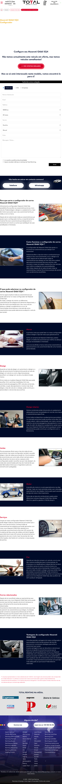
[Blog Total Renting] (61, 725)
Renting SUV (49, 736)
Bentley (25, 743)
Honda (25, 754)
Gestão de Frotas (10, 734)
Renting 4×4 (49, 732)
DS (23, 750)
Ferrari (25, 752)
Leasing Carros (10, 752)
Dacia (24, 745)
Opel (35, 743)
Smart (36, 750)
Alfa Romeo (26, 734)
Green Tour (26, 765)
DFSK (24, 748)
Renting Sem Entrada (12, 736)
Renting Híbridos (10, 745)
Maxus (25, 763)
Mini (35, 739)
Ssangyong (37, 752)
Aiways (25, 732)
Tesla (35, 759)
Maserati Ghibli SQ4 (15, 9)
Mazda (36, 736)
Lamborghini (27, 761)
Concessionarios (50, 752)
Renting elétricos (10, 750)
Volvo (36, 761)
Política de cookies (44, 781)
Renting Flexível (10, 739)
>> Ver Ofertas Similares (31, 66)
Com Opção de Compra (52, 748)
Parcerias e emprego (51, 750)
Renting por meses (51, 741)
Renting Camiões (50, 739)
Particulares (10, 1)
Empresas (8, 4)
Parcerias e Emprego (18, 781)
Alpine (25, 736)
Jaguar (25, 756)
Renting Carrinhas (51, 734)
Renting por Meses (11, 743)
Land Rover (37, 732)
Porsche (36, 745)
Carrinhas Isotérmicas (52, 743)
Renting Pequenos (11, 748)
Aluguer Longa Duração (52, 745)
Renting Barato (10, 741)
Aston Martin (27, 739)
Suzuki (36, 756)
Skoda (36, 748)
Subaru (36, 754)
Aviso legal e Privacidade (31, 781)
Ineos (36, 763)
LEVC (36, 765)
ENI (14, 4)
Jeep (24, 759)
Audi (24, 741)
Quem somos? (10, 732)
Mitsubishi (37, 741)
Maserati (6, 9)
